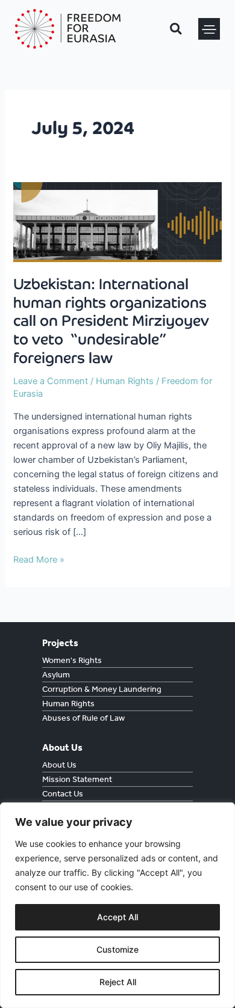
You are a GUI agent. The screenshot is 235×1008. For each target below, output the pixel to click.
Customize (117, 949)
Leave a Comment (50, 381)
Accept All (117, 917)
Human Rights (125, 381)
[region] (117, 905)
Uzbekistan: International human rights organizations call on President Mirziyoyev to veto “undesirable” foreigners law (111, 321)
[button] (209, 29)
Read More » (38, 558)
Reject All (117, 982)
